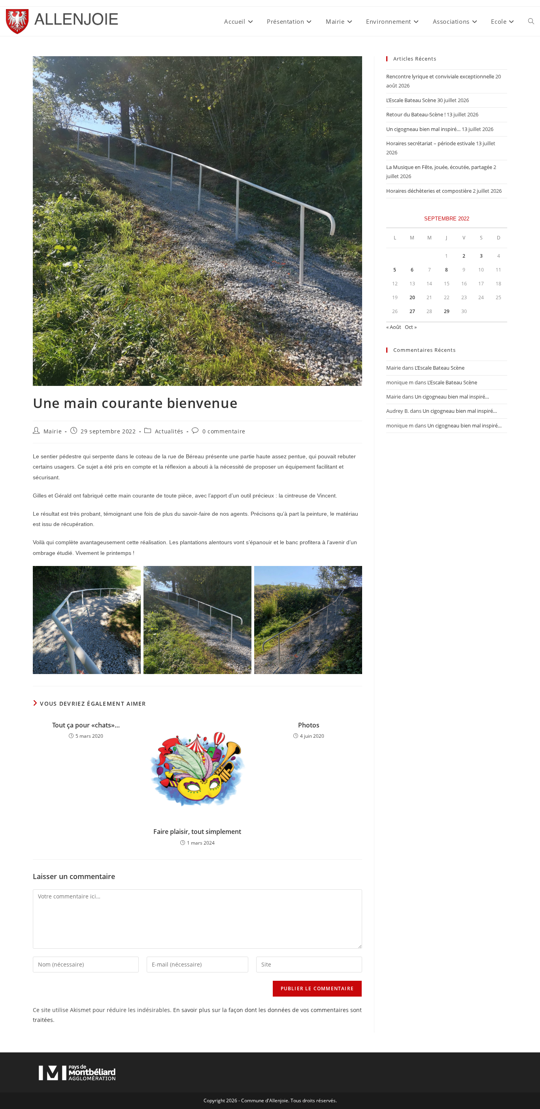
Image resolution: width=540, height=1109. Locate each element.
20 (412, 297)
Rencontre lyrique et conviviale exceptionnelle (440, 76)
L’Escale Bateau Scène (411, 100)
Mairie (52, 431)
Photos (308, 725)
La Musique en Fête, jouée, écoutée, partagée (439, 167)
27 (412, 311)
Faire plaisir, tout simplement (197, 831)
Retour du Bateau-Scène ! (416, 114)
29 (446, 311)
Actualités (169, 431)
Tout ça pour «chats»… (86, 725)
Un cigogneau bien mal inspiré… (423, 129)
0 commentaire (223, 431)
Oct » (411, 326)
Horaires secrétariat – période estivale (430, 143)
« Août (393, 326)
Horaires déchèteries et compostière (429, 190)
